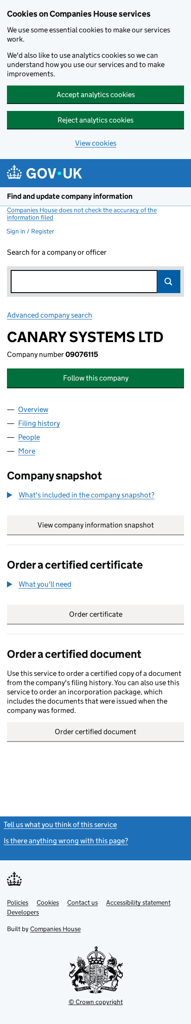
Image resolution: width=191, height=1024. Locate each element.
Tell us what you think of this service (60, 824)
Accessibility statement (138, 902)
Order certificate (95, 614)
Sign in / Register (30, 231)
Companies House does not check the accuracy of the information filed (82, 213)
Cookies (48, 902)
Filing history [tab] (39, 423)
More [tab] (26, 451)
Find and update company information (70, 196)
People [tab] (29, 437)
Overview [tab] (33, 409)
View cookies (95, 143)
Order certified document (95, 731)
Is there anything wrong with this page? (66, 840)
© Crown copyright (96, 1002)
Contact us (82, 902)
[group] (95, 496)
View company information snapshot (111, 525)
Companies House (55, 929)
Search (168, 281)
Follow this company (95, 378)
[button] (80, 495)
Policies (17, 902)
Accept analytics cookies (96, 94)
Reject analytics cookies (95, 120)
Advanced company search (49, 315)
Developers (23, 912)
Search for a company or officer (57, 252)
